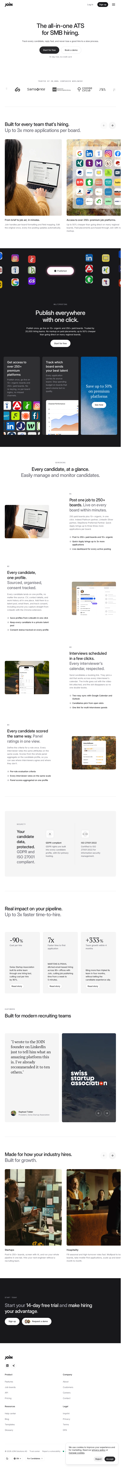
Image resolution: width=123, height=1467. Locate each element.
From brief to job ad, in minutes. (22, 220)
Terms (66, 1424)
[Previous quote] (99, 1113)
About (65, 1381)
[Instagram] (31, 405)
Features (9, 1381)
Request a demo (40, 1321)
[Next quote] (107, 1113)
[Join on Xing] (13, 1365)
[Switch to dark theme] (7, 1458)
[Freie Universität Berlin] (23, 416)
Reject (98, 1459)
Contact (66, 1398)
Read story (17, 986)
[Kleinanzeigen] (35, 426)
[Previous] (104, 125)
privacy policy (98, 1450)
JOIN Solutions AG (19, 1451)
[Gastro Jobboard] (34, 416)
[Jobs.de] (14, 426)
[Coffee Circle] (66, 89)
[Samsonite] (18, 89)
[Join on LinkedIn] (7, 1365)
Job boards (10, 1387)
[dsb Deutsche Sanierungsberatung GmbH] (43, 89)
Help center (10, 1413)
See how (99, 405)
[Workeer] (25, 426)
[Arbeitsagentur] (10, 405)
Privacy (66, 1419)
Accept (109, 1459)
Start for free (49, 50)
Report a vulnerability (51, 1451)
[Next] (112, 125)
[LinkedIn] (4, 426)
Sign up (102, 4)
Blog (7, 1419)
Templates (10, 1424)
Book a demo (71, 50)
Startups (9, 1249)
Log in (90, 4)
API (6, 1392)
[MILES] (99, 89)
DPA (65, 1430)
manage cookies (76, 1453)
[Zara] (83, 89)
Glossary (9, 1430)
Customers (68, 1387)
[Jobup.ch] (20, 405)
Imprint (66, 1413)
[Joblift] (13, 416)
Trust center (35, 1451)
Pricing (8, 1398)
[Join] (8, 4)
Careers (66, 1392)
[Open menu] (113, 4)
